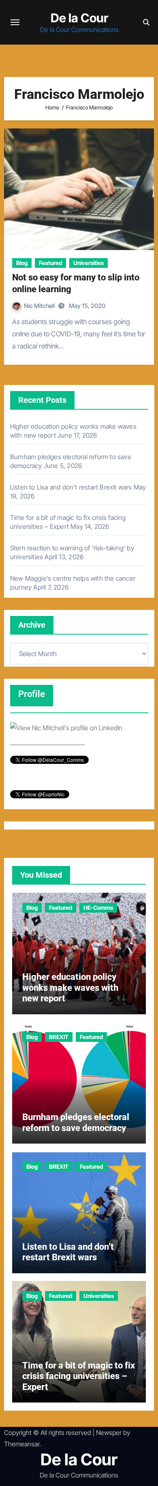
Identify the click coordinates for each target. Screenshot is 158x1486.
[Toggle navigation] (15, 22)
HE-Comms (98, 907)
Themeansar (21, 1444)
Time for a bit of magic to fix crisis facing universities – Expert (78, 1376)
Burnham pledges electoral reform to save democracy (75, 1122)
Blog (22, 262)
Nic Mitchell (40, 306)
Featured (50, 262)
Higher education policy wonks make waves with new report (70, 987)
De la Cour (79, 18)
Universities (88, 262)
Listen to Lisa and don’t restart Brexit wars (71, 487)
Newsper (109, 1432)
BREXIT (58, 1036)
